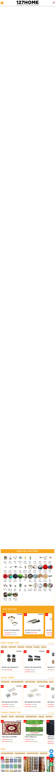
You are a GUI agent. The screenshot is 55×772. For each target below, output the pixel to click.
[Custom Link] (51, 756)
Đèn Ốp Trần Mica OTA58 (33, 630)
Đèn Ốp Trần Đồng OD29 (11, 630)
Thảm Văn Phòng (40, 572)
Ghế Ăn (5, 589)
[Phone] (51, 760)
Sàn (25, 580)
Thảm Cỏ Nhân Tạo (30, 737)
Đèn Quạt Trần (40, 563)
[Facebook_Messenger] (51, 751)
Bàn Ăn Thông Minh (10, 591)
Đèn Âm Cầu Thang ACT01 (10, 667)
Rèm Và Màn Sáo (45, 591)
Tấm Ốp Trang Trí (5, 600)
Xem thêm (51, 643)
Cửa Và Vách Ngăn (35, 591)
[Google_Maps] (51, 764)
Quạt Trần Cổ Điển (50, 563)
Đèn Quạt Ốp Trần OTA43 (33, 702)
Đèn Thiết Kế (5, 563)
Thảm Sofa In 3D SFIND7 (9, 737)
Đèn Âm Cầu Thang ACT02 (33, 667)
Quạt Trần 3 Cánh (10, 572)
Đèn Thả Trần (15, 563)
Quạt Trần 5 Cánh (15, 572)
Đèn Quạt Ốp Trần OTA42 (10, 702)
